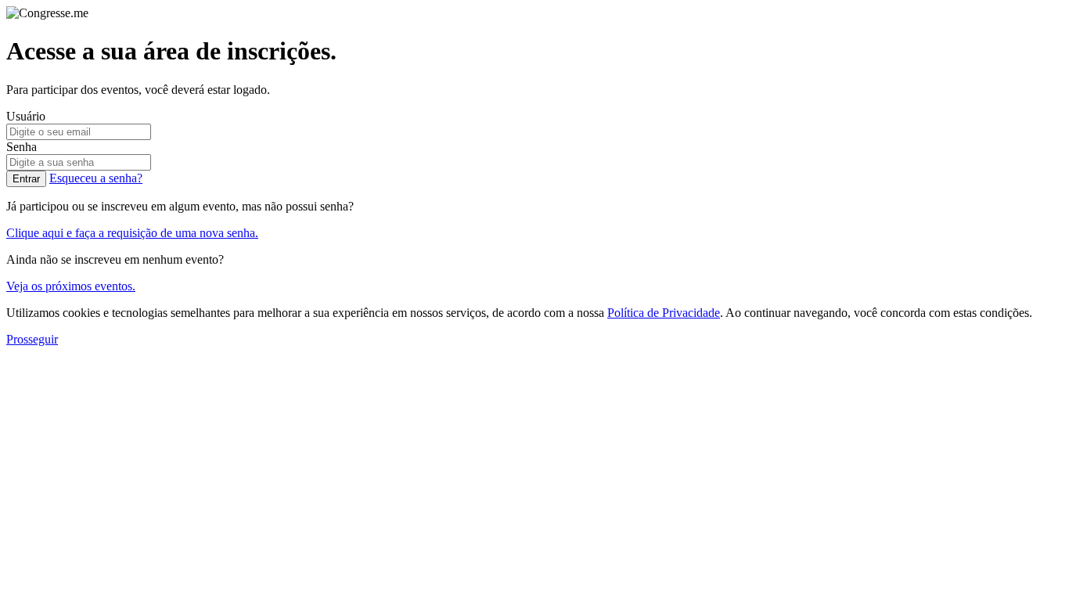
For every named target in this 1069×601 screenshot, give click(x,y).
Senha (21, 146)
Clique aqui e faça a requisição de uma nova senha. (132, 232)
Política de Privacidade (663, 312)
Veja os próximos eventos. (70, 286)
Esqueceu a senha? (95, 178)
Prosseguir (32, 339)
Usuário (25, 116)
